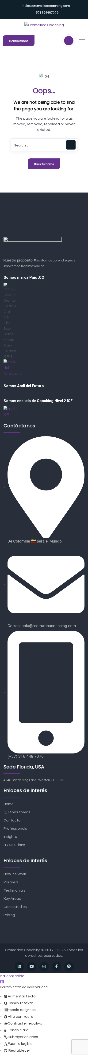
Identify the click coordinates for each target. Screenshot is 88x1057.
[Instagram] (44, 966)
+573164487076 (46, 12)
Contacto (12, 820)
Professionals (15, 828)
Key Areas (12, 898)
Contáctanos (18, 41)
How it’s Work (15, 874)
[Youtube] (31, 966)
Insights (10, 837)
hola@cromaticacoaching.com (46, 5)
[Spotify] (69, 966)
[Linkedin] (19, 966)
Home (9, 804)
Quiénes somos (17, 812)
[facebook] (56, 966)
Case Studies (15, 907)
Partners (11, 882)
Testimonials (14, 890)
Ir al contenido (12, 976)
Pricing (9, 915)
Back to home (44, 164)
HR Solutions (14, 845)
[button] (2, 981)
